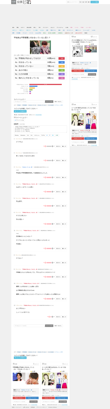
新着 (71, 27)
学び (40, 27)
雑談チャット (78, 30)
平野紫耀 (24, 105)
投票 (62, 58)
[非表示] (33, 114)
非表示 (36, 138)
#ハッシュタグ (86, 30)
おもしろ (52, 27)
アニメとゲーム (60, 27)
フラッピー (25, 33)
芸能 (17, 27)
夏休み (44, 33)
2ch (28, 135)
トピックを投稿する (21, 111)
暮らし (35, 27)
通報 (34, 138)
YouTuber (42, 30)
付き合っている (32, 105)
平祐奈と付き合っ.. (19, 398)
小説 (64, 30)
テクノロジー (45, 27)
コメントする (49, 101)
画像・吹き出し (58, 101)
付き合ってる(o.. (78, 70)
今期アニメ (21, 30)
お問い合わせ (26, 407)
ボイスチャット (70, 30)
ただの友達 (50, 105)
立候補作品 (60, 33)
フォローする (38, 114)
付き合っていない (42, 105)
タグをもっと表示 (59, 105)
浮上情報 (18, 33)
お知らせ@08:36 (78, 33)
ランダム (76, 27)
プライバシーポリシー (41, 407)
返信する (58, 146)
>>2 (17, 170)
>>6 (17, 233)
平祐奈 (19, 105)
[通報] (30, 114)
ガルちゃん (37, 135)
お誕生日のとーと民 (69, 33)
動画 (59, 30)
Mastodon (23, 135)
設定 (86, 33)
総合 (13, 27)
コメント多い (88, 27)
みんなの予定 (38, 33)
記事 (47, 30)
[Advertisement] (55, 15)
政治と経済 (29, 27)
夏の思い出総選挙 (52, 33)
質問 (13, 33)
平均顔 (82, 27)
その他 (66, 27)
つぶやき (93, 30)
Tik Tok (43, 135)
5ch (31, 135)
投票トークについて (16, 407)
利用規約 (33, 407)
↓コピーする (22, 124)
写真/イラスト (53, 30)
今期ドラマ (28, 30)
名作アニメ (14, 30)
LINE (57, 135)
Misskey (17, 135)
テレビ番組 (35, 30)
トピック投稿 (95, 2)
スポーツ (22, 27)
